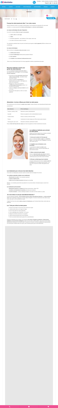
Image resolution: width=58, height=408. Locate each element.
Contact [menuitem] (53, 6)
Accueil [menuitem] (4, 6)
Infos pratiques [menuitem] (27, 6)
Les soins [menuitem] (18, 6)
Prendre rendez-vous (29, 406)
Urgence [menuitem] (46, 6)
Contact (9, 406)
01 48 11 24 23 (52, 3)
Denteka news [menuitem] (37, 6)
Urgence (48, 406)
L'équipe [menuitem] (11, 6)
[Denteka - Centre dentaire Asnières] (6, 2)
